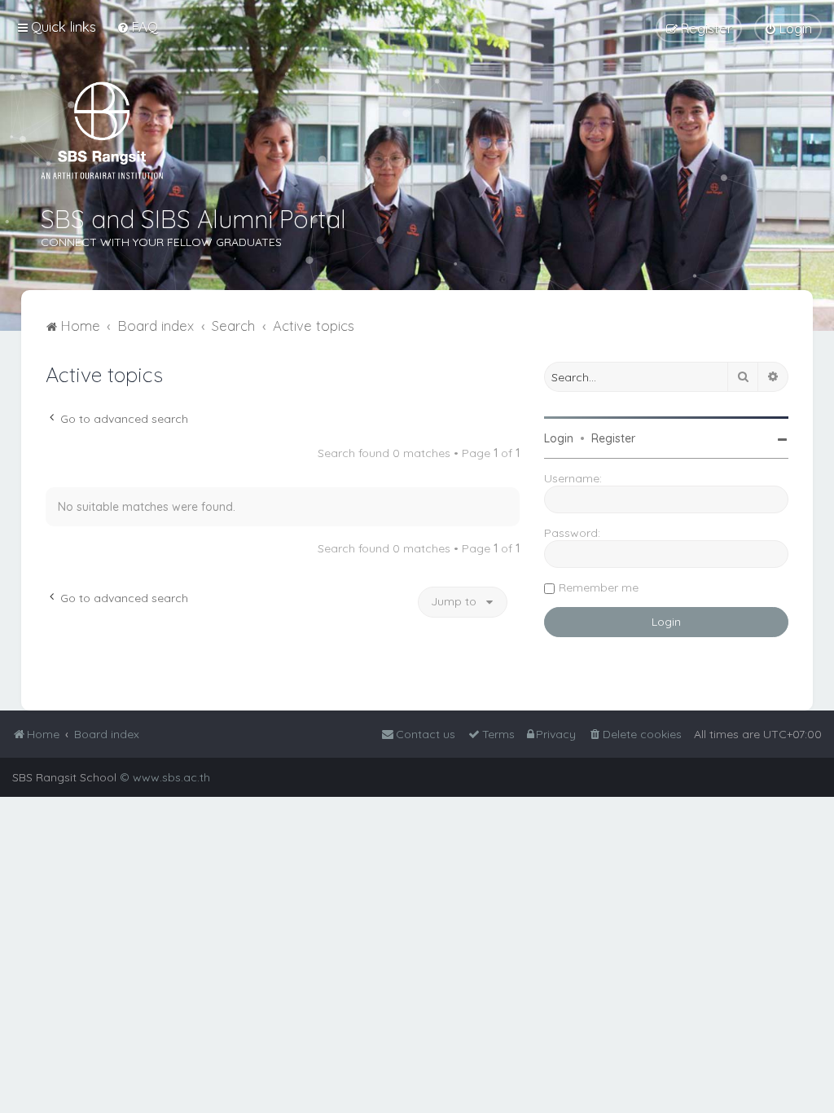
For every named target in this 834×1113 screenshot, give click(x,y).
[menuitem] (137, 26)
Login (558, 438)
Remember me (599, 587)
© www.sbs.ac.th (165, 777)
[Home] (102, 130)
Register (613, 438)
